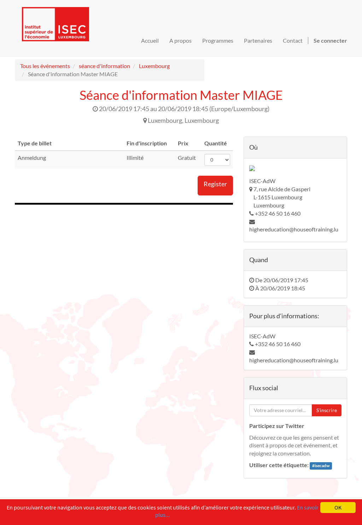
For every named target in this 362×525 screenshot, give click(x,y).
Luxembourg (154, 65)
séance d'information (104, 65)
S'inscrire (326, 410)
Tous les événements (45, 65)
